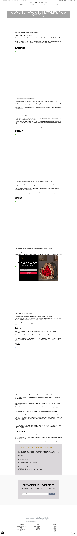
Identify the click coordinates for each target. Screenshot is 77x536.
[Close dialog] (57, 255)
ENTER (28, 273)
